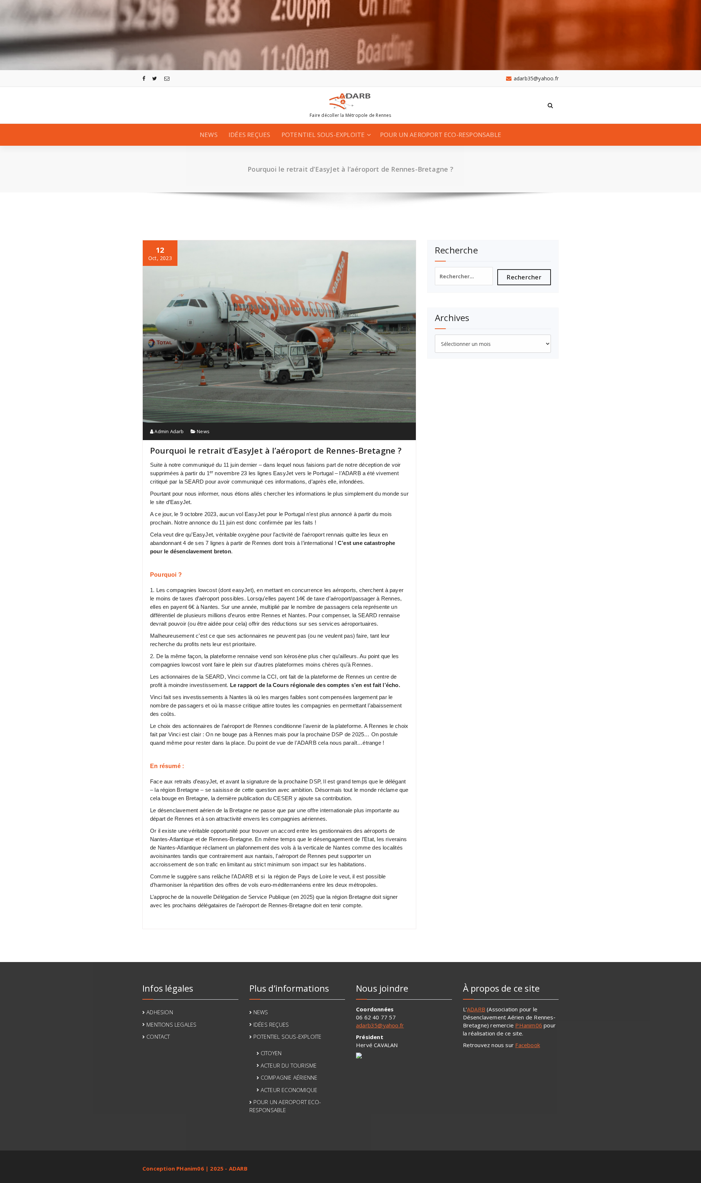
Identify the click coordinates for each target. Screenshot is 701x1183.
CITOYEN (271, 1053)
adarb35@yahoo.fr (380, 1025)
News (203, 431)
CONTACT (158, 1036)
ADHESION (159, 1012)
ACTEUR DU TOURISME (289, 1065)
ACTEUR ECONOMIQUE (289, 1090)
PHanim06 (528, 1025)
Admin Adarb (168, 431)
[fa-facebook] (143, 78)
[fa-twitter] (154, 78)
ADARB (476, 1009)
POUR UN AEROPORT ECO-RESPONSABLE (440, 134)
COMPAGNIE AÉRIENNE (289, 1077)
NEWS (209, 134)
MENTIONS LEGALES (171, 1024)
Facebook (527, 1045)
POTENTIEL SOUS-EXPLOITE (323, 134)
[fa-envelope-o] (166, 78)
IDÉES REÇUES (249, 134)
